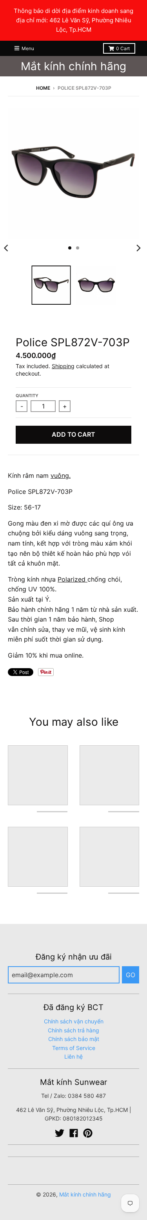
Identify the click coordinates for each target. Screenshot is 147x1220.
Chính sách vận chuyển (73, 1021)
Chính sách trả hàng (73, 1030)
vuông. (61, 475)
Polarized (71, 579)
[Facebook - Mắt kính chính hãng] (73, 1133)
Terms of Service (73, 1048)
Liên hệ (73, 1056)
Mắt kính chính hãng (73, 66)
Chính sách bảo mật (73, 1039)
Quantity (27, 395)
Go (130, 975)
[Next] (138, 248)
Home (43, 88)
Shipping (63, 366)
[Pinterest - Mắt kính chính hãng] (88, 1133)
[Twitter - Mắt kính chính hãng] (59, 1133)
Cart (123, 48)
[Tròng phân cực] (86, 579)
